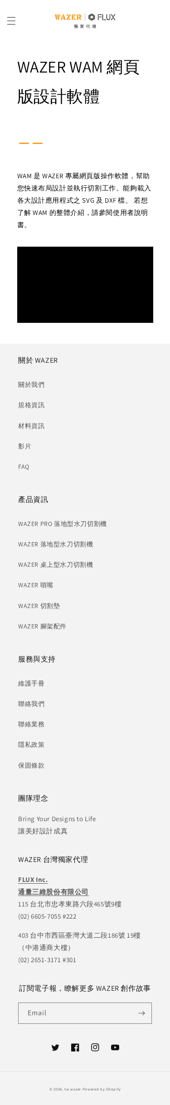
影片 (24, 446)
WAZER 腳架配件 (42, 626)
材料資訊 (31, 426)
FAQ (23, 466)
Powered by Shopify (102, 1088)
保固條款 (31, 765)
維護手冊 (31, 683)
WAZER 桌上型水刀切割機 (55, 564)
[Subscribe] (141, 1013)
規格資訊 (31, 405)
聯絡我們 (31, 704)
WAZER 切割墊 (39, 606)
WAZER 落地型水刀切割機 (55, 544)
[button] (11, 21)
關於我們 (31, 384)
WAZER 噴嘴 (35, 585)
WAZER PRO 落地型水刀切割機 (62, 524)
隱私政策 (31, 744)
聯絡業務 (31, 724)
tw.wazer (72, 1088)
